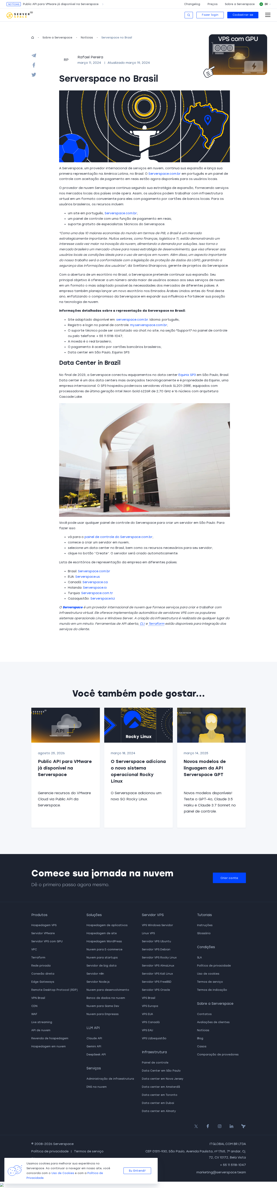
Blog (200, 1038)
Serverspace (73, 607)
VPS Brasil (148, 998)
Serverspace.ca (95, 582)
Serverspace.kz (102, 598)
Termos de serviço (210, 981)
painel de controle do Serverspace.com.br (118, 537)
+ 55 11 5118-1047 (233, 1165)
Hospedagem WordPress (104, 941)
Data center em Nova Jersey (162, 1078)
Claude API (94, 1038)
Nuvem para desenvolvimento (107, 989)
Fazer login (210, 14)
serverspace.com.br (132, 320)
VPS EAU (147, 1030)
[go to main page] (20, 15)
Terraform (38, 957)
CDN (34, 1006)
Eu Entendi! (137, 1170)
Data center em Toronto (159, 1094)
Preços (212, 4)
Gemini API (93, 1046)
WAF (34, 1014)
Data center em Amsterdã (161, 1086)
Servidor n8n (95, 973)
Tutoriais (204, 915)
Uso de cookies (208, 973)
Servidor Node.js (97, 981)
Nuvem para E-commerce (104, 949)
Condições (206, 947)
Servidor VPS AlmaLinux (158, 965)
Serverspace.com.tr (97, 593)
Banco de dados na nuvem (105, 998)
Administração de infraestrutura (110, 1078)
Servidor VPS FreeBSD (156, 981)
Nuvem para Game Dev (102, 1006)
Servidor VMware (43, 933)
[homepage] (32, 37)
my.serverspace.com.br (148, 325)
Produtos (39, 915)
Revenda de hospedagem (49, 1038)
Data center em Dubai (158, 1103)
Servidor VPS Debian (156, 949)
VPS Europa (150, 1006)
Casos (201, 1046)
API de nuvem (40, 1030)
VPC (34, 949)
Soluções (94, 915)
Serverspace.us (87, 577)
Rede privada (41, 965)
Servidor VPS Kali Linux (157, 973)
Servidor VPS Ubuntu (156, 941)
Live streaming (41, 1022)
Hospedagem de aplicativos (106, 925)
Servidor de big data (101, 965)
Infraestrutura (154, 1052)
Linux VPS (148, 933)
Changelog (192, 4)
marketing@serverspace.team (221, 1172)
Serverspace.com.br (164, 174)
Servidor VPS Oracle (156, 989)
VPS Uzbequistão (154, 1038)
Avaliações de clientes (213, 1022)
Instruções (204, 925)
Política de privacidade (214, 965)
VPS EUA (147, 1014)
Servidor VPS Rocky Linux (159, 957)
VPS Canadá (151, 1022)
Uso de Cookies (62, 1173)
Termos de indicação (212, 989)
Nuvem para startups (102, 957)
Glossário (204, 933)
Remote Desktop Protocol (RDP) (54, 989)
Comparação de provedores (217, 1054)
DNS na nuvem (96, 1086)
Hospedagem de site (101, 933)
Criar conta (229, 878)
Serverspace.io (95, 588)
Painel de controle (155, 1062)
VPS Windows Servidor (157, 925)
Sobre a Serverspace (240, 4)
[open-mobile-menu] (268, 15)
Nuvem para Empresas (102, 1014)
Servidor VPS (153, 915)
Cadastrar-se (243, 14)
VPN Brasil (38, 998)
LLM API (93, 1028)
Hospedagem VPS (43, 925)
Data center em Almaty (159, 1111)
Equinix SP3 (187, 375)
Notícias (87, 37)
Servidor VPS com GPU (47, 941)
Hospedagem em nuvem (48, 1046)
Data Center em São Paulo (161, 1070)
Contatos (204, 1014)
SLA (199, 957)
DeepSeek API (96, 1054)
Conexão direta (42, 973)
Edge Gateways (42, 981)
